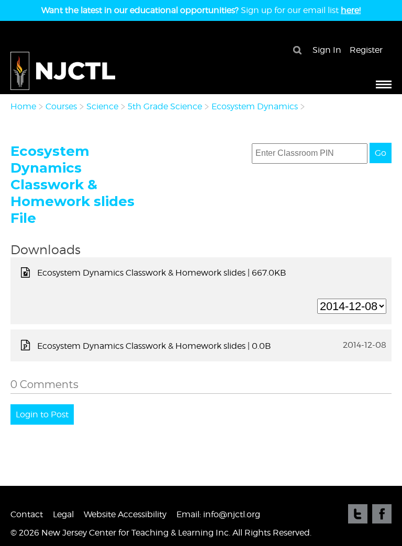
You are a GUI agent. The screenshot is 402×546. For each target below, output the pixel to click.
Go (380, 153)
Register (366, 50)
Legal (63, 514)
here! (351, 10)
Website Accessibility (125, 514)
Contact (26, 514)
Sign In (326, 50)
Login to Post (42, 414)
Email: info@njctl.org (218, 514)
